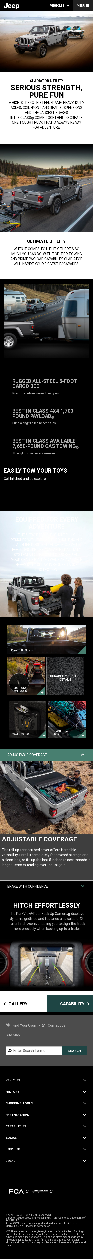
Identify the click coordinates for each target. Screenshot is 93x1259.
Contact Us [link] (57, 1025)
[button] (59, 5)
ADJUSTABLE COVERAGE (27, 755)
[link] (11, 6)
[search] (34, 1050)
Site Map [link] (13, 1035)
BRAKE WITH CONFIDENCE (27, 886)
